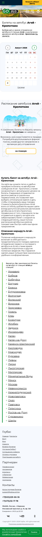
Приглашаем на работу (11, 457)
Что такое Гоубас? (9, 449)
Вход (4, 439)
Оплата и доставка (9, 454)
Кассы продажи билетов (11, 489)
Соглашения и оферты (11, 452)
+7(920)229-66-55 (11, 497)
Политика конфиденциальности (21, 524)
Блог (4, 441)
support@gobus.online (10, 492)
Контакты (13, 436)
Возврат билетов (9, 447)
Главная (5, 436)
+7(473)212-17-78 (10, 501)
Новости (5, 444)
